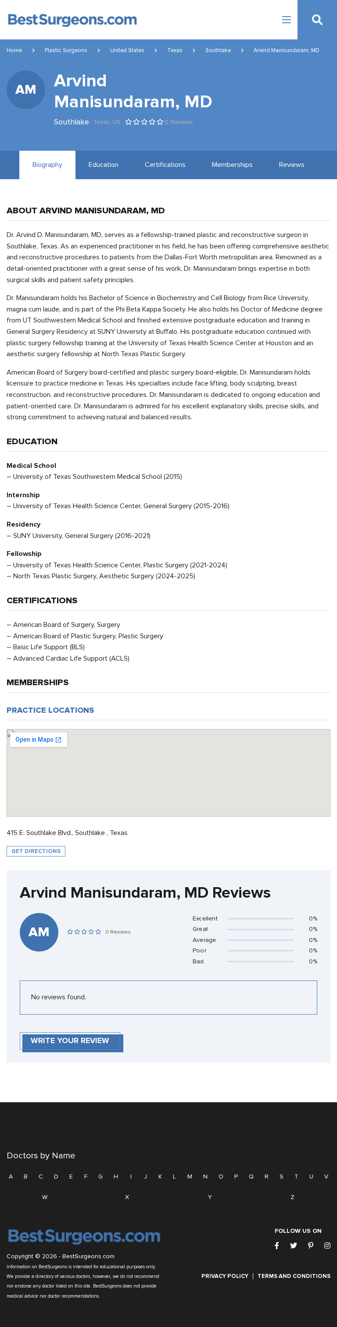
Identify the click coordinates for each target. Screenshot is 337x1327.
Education (103, 165)
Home (14, 50)
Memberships (232, 165)
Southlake (218, 50)
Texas (175, 50)
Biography (47, 165)
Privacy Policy (224, 1276)
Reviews (292, 165)
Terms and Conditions (294, 1276)
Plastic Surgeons (66, 50)
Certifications (165, 165)
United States (127, 50)
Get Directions (36, 851)
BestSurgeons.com (88, 1256)
